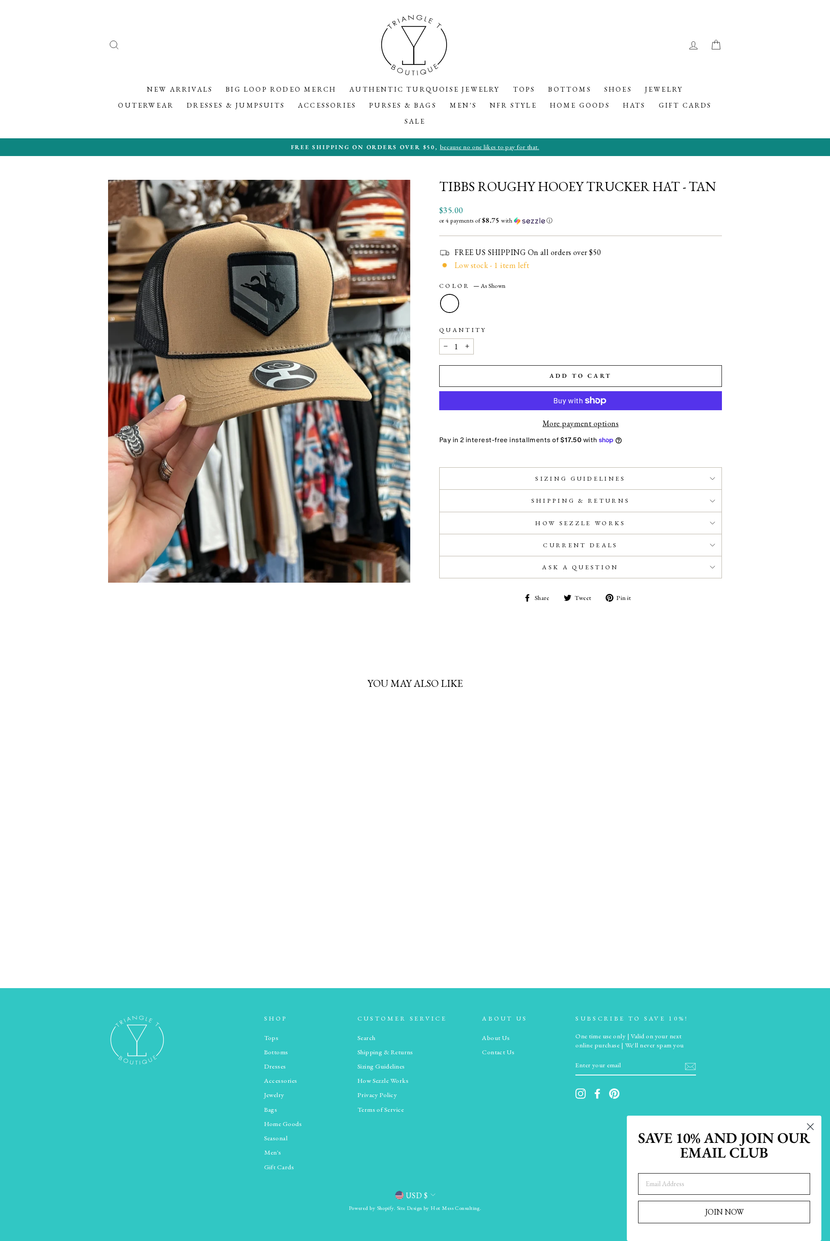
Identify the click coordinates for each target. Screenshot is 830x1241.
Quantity (463, 329)
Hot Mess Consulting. (456, 1208)
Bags (271, 1109)
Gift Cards (685, 105)
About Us (496, 1038)
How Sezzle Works (580, 523)
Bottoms (569, 89)
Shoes (618, 89)
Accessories (327, 105)
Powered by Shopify (371, 1208)
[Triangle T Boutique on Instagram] (580, 1093)
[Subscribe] (690, 1066)
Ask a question (580, 567)
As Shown (449, 303)
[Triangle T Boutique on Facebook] (597, 1093)
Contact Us (498, 1052)
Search (367, 1038)
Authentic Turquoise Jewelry (424, 89)
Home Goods (580, 105)
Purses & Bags (403, 105)
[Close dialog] (810, 1126)
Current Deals (580, 545)
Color (472, 285)
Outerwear (146, 105)
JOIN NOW (724, 1212)
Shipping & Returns (580, 500)
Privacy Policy (377, 1095)
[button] (580, 220)
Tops (524, 89)
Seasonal (276, 1138)
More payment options (581, 423)
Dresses (275, 1066)
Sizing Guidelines (580, 478)
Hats (634, 105)
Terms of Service (381, 1109)
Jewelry (664, 89)
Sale (415, 121)
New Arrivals (180, 89)
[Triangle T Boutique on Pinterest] (614, 1093)
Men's (463, 105)
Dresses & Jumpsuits (236, 105)
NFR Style (513, 105)
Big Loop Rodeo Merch (281, 89)
